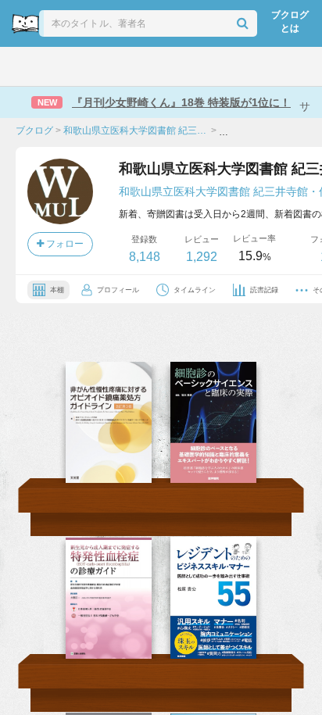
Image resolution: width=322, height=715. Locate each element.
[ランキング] (104, 66)
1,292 (201, 256)
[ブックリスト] (144, 66)
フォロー (64, 243)
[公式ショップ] (262, 66)
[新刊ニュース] (63, 66)
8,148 (144, 256)
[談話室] (182, 66)
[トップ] (25, 66)
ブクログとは (290, 21)
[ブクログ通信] (221, 66)
